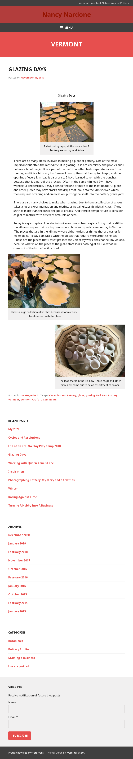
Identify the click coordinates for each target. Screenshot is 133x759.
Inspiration (16, 471)
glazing (90, 395)
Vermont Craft (30, 399)
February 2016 (18, 577)
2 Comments (49, 399)
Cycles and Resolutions (24, 437)
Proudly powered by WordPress (26, 752)
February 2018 (18, 552)
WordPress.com (75, 752)
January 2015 (17, 611)
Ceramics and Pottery (62, 395)
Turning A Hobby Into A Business (30, 505)
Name (12, 702)
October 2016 (17, 569)
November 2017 (19, 560)
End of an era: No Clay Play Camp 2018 (34, 446)
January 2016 (17, 586)
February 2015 (18, 603)
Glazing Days (27, 69)
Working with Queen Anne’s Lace (31, 463)
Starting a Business (21, 658)
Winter (13, 488)
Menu (68, 27)
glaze (81, 395)
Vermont (13, 399)
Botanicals (15, 641)
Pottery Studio (18, 649)
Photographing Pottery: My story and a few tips (41, 480)
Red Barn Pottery (107, 395)
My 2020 (13, 429)
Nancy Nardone (66, 14)
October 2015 (17, 594)
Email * (13, 717)
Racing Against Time (22, 497)
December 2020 (19, 535)
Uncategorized (29, 395)
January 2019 (17, 543)
